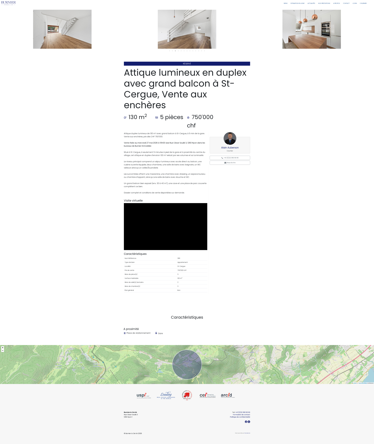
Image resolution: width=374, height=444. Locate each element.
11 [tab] (199, 51)
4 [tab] (178, 51)
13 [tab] (205, 51)
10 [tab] (196, 51)
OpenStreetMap (363, 383)
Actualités (311, 3)
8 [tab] (190, 51)
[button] (2, 347)
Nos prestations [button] (324, 3)
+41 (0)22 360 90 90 (231, 158)
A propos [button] (336, 3)
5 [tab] (181, 51)
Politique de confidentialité (240, 417)
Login (355, 3)
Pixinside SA (247, 433)
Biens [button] (286, 3)
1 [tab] (169, 51)
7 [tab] (187, 51)
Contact (346, 3)
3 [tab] (175, 51)
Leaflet (355, 383)
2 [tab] (172, 51)
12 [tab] (202, 51)
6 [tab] (184, 51)
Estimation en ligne (297, 3)
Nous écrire (231, 163)
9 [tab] (193, 51)
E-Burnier (363, 3)
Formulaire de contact (241, 415)
